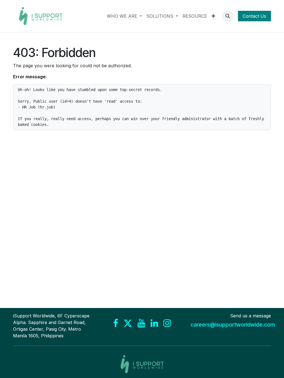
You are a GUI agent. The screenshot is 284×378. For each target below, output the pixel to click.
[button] (228, 16)
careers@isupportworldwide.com (233, 324)
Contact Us (254, 16)
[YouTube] (141, 323)
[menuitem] (124, 16)
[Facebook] (115, 323)
